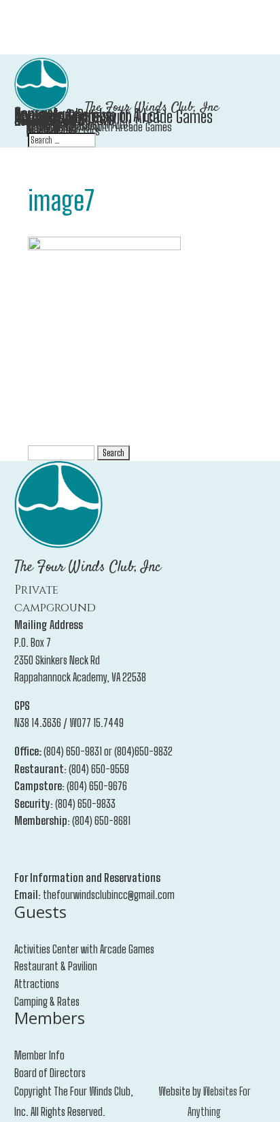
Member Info (39, 1055)
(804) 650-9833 (85, 803)
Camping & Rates (47, 1001)
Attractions (36, 983)
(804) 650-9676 (97, 785)
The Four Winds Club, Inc (152, 108)
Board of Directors (50, 1072)
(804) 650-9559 (99, 768)
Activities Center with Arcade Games (84, 948)
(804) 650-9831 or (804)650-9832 (108, 751)
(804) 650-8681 (101, 820)
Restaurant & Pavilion (55, 965)
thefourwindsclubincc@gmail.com (109, 894)
